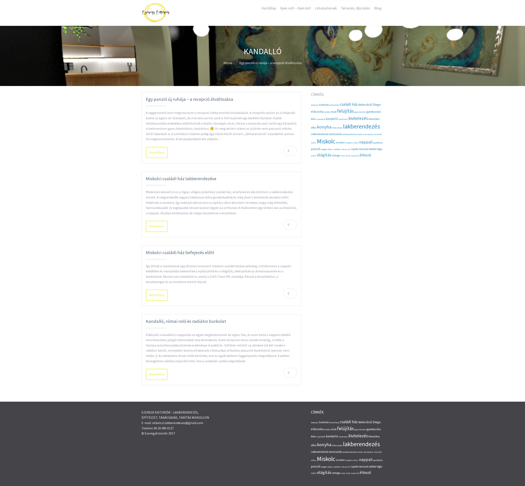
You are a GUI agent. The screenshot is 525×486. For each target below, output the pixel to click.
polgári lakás (327, 149)
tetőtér (372, 149)
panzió (316, 149)
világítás (324, 154)
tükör (313, 155)
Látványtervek (326, 8)
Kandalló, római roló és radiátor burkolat (186, 321)
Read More (156, 152)
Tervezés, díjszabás (355, 8)
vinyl (343, 155)
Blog (377, 8)
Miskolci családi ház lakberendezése (181, 178)
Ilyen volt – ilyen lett (295, 8)
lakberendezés (361, 126)
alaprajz (314, 105)
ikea (313, 119)
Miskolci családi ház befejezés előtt (180, 252)
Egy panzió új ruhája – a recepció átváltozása (189, 99)
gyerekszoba (373, 111)
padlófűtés (378, 142)
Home (228, 63)
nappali (365, 141)
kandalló (332, 119)
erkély (327, 112)
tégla (379, 149)
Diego (377, 105)
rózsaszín (346, 149)
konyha (324, 127)
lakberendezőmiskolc (352, 134)
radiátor (337, 149)
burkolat (324, 105)
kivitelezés (358, 118)
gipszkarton (360, 112)
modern (340, 142)
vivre (348, 155)
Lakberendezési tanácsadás (326, 134)
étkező (365, 154)
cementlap (334, 105)
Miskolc (326, 141)
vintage (336, 155)
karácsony (343, 119)
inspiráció (320, 119)
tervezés (363, 149)
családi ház (349, 104)
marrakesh (368, 134)
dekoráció (365, 105)
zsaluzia (355, 155)
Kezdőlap (269, 8)
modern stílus (352, 142)
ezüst (334, 111)
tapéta (355, 149)
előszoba (317, 111)
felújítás (345, 111)
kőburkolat (337, 127)
